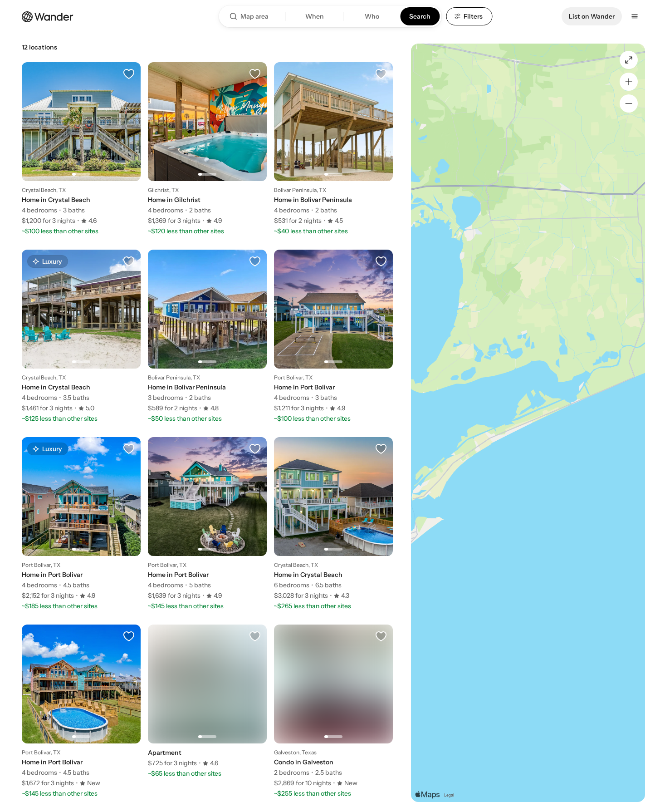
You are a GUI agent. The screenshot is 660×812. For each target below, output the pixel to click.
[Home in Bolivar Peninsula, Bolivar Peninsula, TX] (333, 143)
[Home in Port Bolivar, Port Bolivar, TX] (333, 331)
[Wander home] (47, 15)
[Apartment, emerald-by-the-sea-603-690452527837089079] (207, 696)
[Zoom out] (629, 103)
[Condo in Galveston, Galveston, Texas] (333, 706)
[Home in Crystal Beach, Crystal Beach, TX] (81, 143)
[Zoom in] (629, 82)
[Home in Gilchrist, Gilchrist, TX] (207, 143)
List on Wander (592, 16)
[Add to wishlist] (129, 74)
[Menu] (635, 16)
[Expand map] (629, 60)
